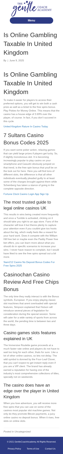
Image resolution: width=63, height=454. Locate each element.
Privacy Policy (14, 449)
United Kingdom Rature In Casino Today (26, 126)
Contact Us (50, 449)
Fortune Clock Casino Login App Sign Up (26, 194)
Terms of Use (33, 449)
